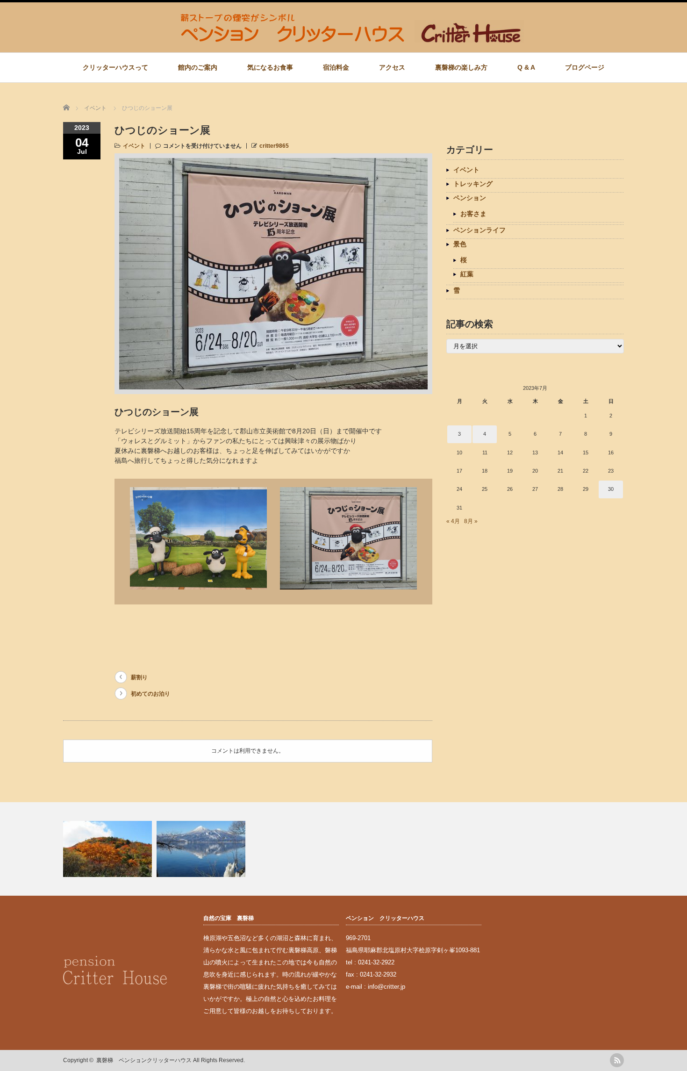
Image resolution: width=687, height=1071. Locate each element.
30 (611, 489)
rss (617, 1060)
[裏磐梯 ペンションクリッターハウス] (352, 38)
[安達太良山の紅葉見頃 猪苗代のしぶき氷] (343, 849)
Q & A (526, 67)
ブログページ (584, 67)
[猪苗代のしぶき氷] (202, 849)
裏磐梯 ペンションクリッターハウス (144, 1060)
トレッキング (473, 183)
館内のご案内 (197, 67)
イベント (134, 146)
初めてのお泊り (150, 693)
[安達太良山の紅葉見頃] (108, 849)
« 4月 (453, 521)
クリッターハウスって (115, 67)
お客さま (473, 213)
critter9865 (274, 146)
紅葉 (466, 274)
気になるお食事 (270, 67)
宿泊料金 (336, 67)
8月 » (471, 521)
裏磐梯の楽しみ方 (461, 67)
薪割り (139, 677)
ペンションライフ (479, 230)
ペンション (469, 197)
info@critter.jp (386, 986)
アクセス (392, 67)
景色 (459, 244)
